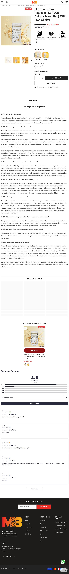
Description (33, 100)
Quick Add (34, 350)
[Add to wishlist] (25, 328)
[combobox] (66, 397)
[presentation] (35, 42)
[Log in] (62, 2)
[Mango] (45, 55)
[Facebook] (3, 556)
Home (2, 5)
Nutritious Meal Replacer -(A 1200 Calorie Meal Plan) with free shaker (34, 356)
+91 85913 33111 (9, 531)
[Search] (7, 2)
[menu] (2, 2)
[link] (12, 312)
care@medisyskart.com (10, 536)
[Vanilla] (37, 55)
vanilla (25, 364)
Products (8, 5)
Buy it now (51, 83)
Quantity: (37, 74)
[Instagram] (7, 556)
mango (28, 364)
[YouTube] (10, 556)
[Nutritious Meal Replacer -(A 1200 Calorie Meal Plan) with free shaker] (34, 336)
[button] (2, 60)
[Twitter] (14, 556)
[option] (16, 30)
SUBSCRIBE (43, 507)
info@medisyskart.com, (10, 534)
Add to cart (56, 78)
